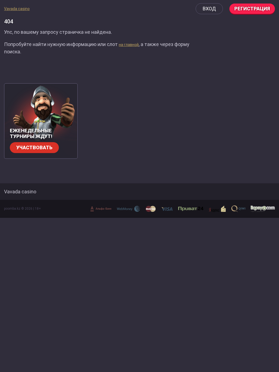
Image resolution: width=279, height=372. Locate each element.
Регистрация (252, 8)
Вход (209, 8)
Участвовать (34, 147)
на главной (129, 44)
